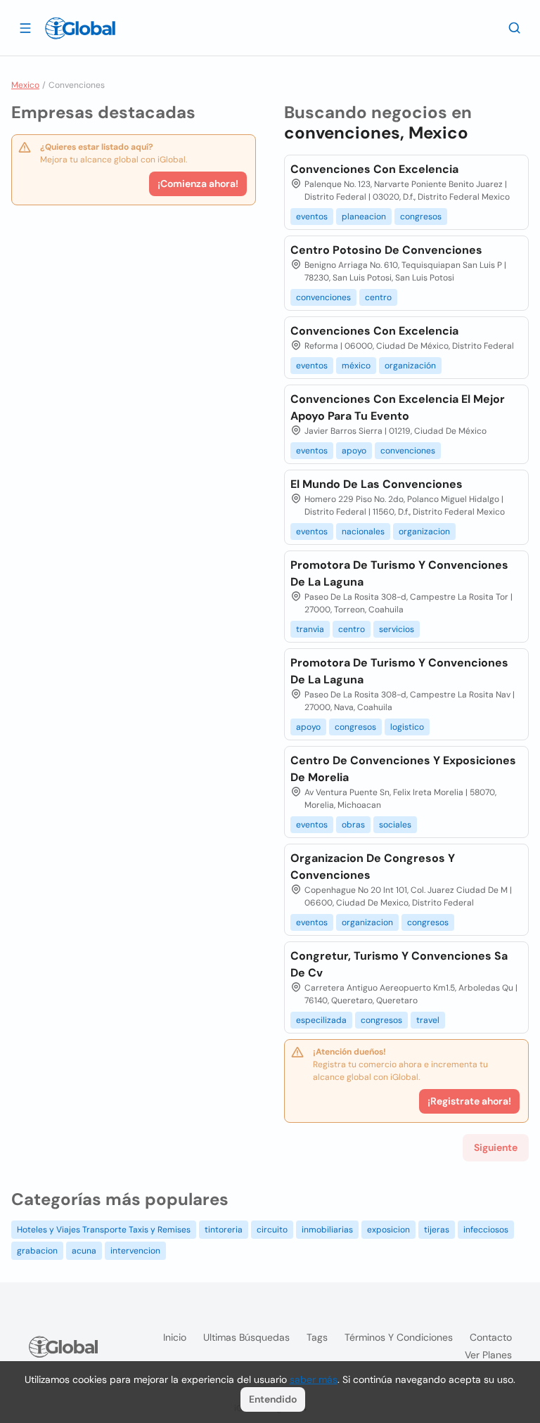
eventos (312, 216)
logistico (407, 727)
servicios (396, 629)
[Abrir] (25, 27)
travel (427, 1020)
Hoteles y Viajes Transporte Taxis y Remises (104, 1229)
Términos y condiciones (399, 1337)
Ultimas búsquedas (246, 1337)
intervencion (135, 1250)
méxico (356, 365)
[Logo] (80, 28)
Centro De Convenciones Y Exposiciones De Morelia (403, 769)
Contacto (491, 1337)
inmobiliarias (327, 1229)
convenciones (323, 297)
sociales (395, 824)
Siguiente (496, 1147)
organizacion (424, 531)
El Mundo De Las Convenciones (376, 484)
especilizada (321, 1020)
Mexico (25, 85)
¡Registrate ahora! (469, 1101)
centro (378, 297)
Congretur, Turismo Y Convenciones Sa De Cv (399, 964)
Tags (317, 1337)
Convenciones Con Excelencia (374, 169)
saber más (314, 1379)
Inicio (174, 1337)
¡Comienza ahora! (198, 183)
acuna (84, 1250)
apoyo (354, 450)
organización (410, 365)
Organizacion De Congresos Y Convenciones (372, 866)
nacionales (363, 531)
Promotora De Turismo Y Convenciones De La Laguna (399, 573)
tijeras (436, 1229)
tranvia (310, 629)
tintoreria (224, 1229)
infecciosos (485, 1229)
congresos (421, 216)
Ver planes (488, 1354)
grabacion (37, 1250)
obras (353, 824)
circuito (272, 1229)
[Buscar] (515, 27)
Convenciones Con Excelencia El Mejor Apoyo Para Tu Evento (397, 407)
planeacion (364, 216)
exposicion (388, 1229)
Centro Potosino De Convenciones (386, 250)
